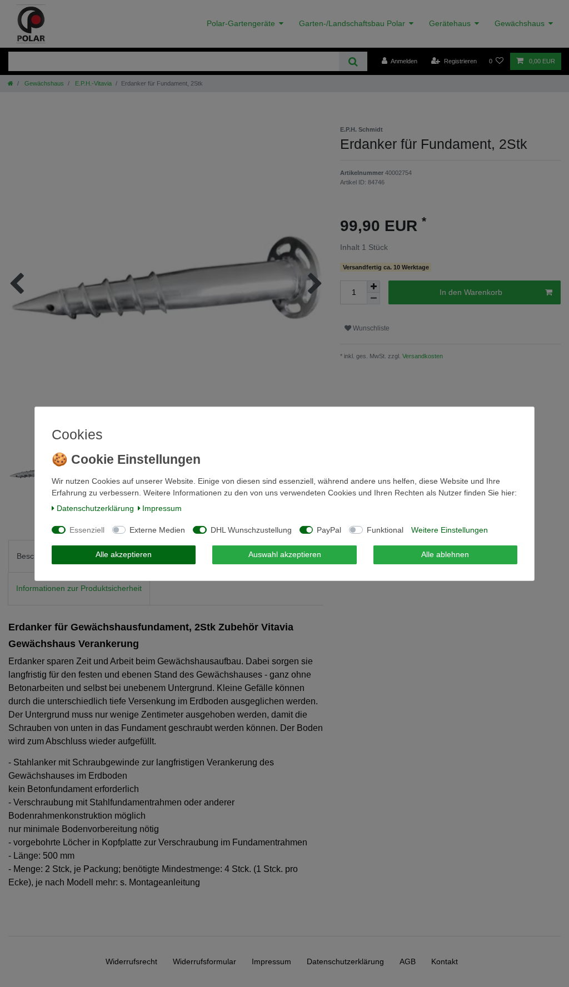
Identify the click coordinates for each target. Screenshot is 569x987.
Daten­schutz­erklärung (95, 508)
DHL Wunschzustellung (251, 529)
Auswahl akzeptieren (284, 554)
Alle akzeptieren (124, 554)
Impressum (162, 508)
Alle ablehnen (445, 554)
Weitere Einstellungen (449, 529)
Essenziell (86, 529)
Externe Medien (157, 529)
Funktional (385, 529)
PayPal (329, 529)
